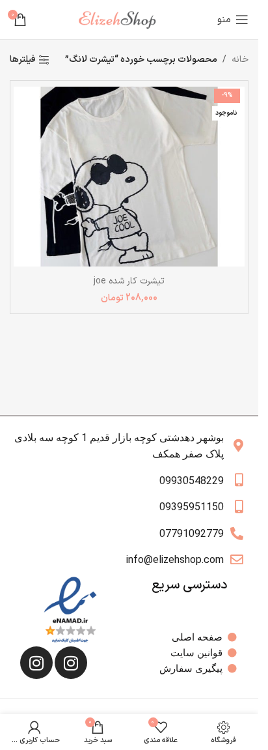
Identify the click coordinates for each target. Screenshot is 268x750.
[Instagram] (71, 662)
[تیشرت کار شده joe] (129, 176)
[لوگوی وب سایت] (122, 19)
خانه (240, 59)
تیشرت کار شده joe (129, 281)
